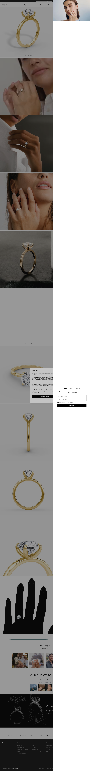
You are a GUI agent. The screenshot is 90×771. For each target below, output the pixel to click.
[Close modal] (45, 385)
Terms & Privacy (72, 402)
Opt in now (72, 406)
